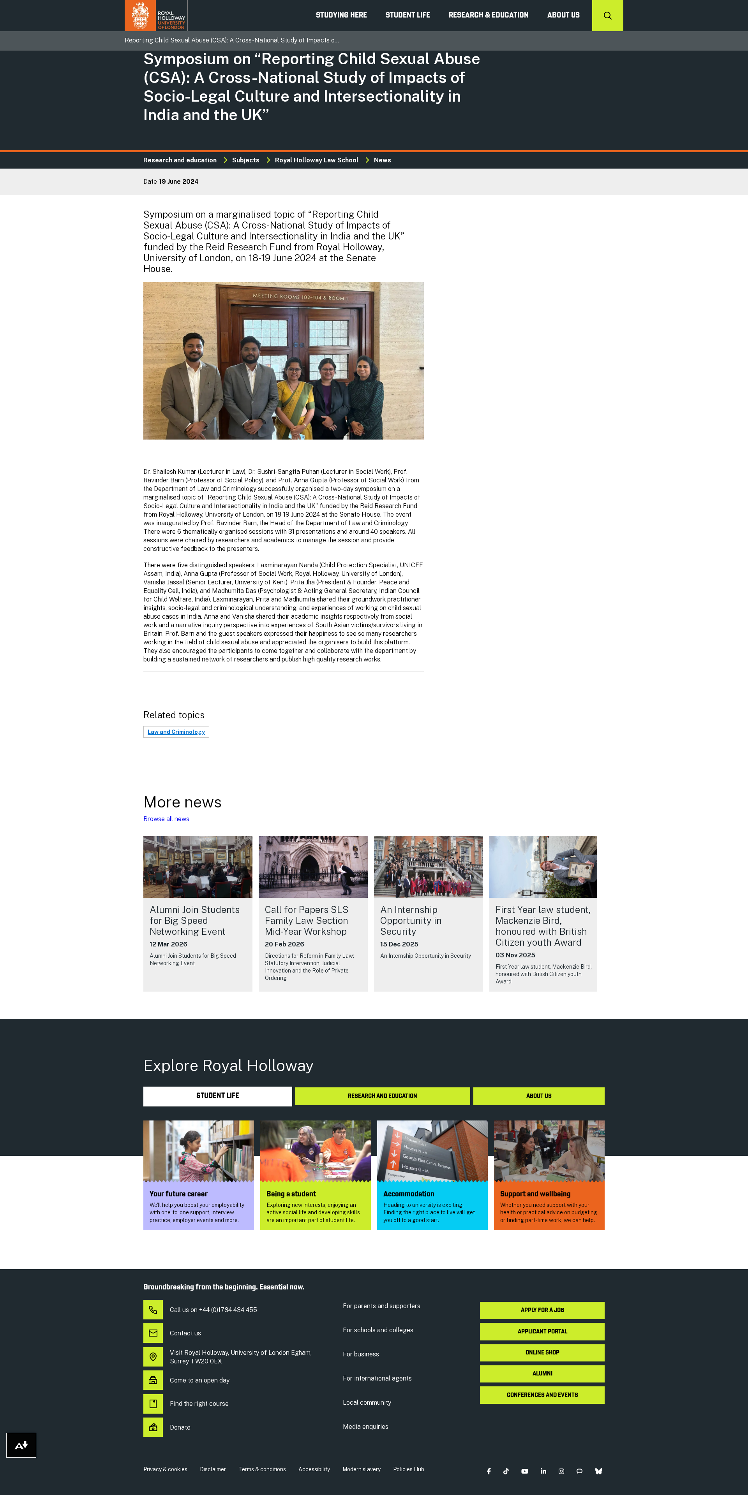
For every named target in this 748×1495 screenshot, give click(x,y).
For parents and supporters (381, 1306)
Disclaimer (213, 1469)
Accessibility (314, 1469)
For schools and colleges (378, 1330)
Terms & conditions (262, 1469)
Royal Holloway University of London (156, 15)
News (382, 160)
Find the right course (199, 1403)
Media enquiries (365, 1426)
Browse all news (166, 819)
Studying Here (341, 15)
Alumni (542, 1374)
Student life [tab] (217, 1096)
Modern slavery (361, 1469)
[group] (197, 914)
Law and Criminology (176, 732)
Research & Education (489, 15)
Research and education (180, 160)
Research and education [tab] (382, 1096)
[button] (488, 1471)
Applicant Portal (542, 1332)
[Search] (607, 15)
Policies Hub (408, 1469)
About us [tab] (539, 1096)
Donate (180, 1427)
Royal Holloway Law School (316, 160)
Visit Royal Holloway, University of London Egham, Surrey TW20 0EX (241, 1357)
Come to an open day (199, 1380)
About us (563, 15)
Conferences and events (542, 1395)
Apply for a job (542, 1310)
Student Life (408, 15)
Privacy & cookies (165, 1469)
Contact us (185, 1333)
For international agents (377, 1378)
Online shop (542, 1353)
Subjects (245, 160)
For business (361, 1354)
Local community (367, 1402)
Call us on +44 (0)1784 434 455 (213, 1310)
